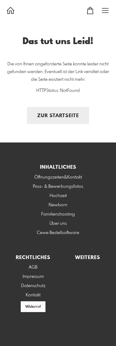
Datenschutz (33, 286)
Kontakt (33, 295)
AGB (33, 267)
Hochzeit (58, 196)
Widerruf (33, 307)
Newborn (58, 205)
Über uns (58, 223)
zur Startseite (58, 115)
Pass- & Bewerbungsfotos (58, 186)
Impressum (33, 276)
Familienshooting (58, 214)
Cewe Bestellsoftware (58, 233)
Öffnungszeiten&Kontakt (58, 177)
